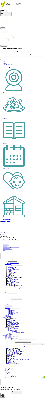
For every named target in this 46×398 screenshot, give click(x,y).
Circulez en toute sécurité (11, 366)
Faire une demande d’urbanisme (13, 352)
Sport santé (9, 333)
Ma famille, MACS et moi (11, 280)
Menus (8, 309)
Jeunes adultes (7, 297)
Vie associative (7, 285)
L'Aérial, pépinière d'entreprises (12, 340)
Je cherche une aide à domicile (12, 300)
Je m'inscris (2, 242)
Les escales (9, 271)
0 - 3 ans (8, 294)
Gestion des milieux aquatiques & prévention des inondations (18, 359)
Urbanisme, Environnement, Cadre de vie (5, 25)
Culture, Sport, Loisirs (4, 20)
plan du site (4, 57)
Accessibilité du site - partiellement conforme (11, 247)
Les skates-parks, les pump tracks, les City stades (15, 332)
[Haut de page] (2, 396)
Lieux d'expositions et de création (13, 323)
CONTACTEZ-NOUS (4, 232)
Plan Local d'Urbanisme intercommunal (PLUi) (15, 351)
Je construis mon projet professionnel (11, 336)
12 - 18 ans (9, 296)
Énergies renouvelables (11, 356)
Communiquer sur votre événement (13, 288)
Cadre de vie (7, 363)
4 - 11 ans (9, 295)
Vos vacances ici (8, 264)
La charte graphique (10, 275)
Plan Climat (9, 357)
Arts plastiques (9, 321)
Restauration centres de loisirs (12, 312)
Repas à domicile (10, 314)
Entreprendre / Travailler (7, 335)
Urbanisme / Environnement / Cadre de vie (10, 347)
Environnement (8, 354)
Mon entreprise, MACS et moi (12, 281)
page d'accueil (14, 55)
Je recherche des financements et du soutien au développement (16, 346)
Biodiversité (9, 360)
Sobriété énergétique (10, 358)
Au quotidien (5, 292)
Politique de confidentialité (7, 249)
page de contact (40, 55)
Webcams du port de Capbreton (10, 375)
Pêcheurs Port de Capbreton (10, 369)
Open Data (9, 274)
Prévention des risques (11, 362)
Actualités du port (8, 374)
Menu (5, 11)
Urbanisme (7, 348)
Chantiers (9, 364)
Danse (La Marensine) (11, 320)
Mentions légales (6, 245)
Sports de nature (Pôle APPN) (12, 331)
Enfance (6, 293)
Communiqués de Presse (11, 284)
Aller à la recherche (15, 0)
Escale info (7, 315)
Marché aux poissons (8, 370)
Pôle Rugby (9, 329)
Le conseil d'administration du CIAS (13, 269)
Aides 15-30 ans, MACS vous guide (13, 282)
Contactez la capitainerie (9, 377)
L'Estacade (7, 371)
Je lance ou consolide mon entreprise (11, 339)
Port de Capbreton (6, 367)
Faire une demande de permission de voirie (14, 353)
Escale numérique (8, 316)
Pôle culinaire (7, 308)
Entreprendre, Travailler (5, 23)
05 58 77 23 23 (3, 234)
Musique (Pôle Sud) (10, 319)
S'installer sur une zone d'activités (13, 345)
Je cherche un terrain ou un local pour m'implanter (14, 344)
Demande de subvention (11, 286)
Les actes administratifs (11, 268)
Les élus (8, 266)
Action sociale (7, 303)
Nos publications (8, 277)
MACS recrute (9, 276)
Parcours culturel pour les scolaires (13, 326)
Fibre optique (7, 304)
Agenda (6, 290)
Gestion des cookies (6, 248)
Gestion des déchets (8, 305)
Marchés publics (5, 244)
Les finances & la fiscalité (11, 272)
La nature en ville (10, 365)
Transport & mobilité (8, 306)
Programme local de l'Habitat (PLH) (13, 350)
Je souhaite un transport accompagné (13, 302)
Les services (9, 270)
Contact (4, 250)
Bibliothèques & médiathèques (12, 322)
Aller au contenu (9, 0)
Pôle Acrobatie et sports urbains (12, 328)
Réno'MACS (9, 355)
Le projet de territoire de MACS (13, 263)
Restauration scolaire (11, 310)
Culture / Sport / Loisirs (7, 317)
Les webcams (7, 291)
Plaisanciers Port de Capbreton (10, 368)
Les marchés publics (10, 273)
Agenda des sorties (8, 334)
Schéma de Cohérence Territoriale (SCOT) (14, 349)
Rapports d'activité (10, 283)
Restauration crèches (10, 311)
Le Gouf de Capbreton (9, 372)
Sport (6, 327)
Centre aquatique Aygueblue (12, 330)
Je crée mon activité (8, 337)
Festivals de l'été (10, 325)
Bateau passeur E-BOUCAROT (10, 376)
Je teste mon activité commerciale (11, 338)
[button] (43, 390)
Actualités (6, 289)
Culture (6, 318)
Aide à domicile (8, 298)
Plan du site (5, 246)
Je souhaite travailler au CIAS (12, 301)
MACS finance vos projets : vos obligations (15, 287)
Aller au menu (3, 0)
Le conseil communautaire (11, 267)
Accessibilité (7, 307)
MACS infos (9, 278)
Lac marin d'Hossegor (11, 361)
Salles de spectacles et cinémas (12, 324)
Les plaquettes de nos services (12, 279)
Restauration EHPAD (11, 313)
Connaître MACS (8, 265)
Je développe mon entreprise (10, 341)
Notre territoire (5, 260)
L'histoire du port (8, 373)
